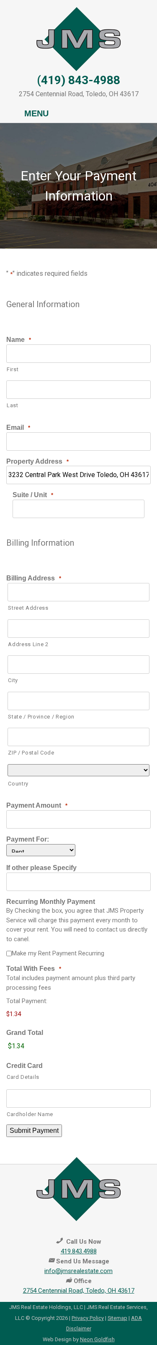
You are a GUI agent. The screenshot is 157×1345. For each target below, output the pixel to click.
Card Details (23, 1077)
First (12, 369)
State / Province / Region (41, 717)
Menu (36, 113)
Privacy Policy (88, 1318)
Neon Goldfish (97, 1339)
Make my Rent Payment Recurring (58, 953)
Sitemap (117, 1318)
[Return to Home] (78, 39)
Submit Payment (34, 1130)
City (13, 680)
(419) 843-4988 (78, 80)
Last (12, 405)
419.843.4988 (79, 1251)
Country (18, 783)
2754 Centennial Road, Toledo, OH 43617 (78, 1290)
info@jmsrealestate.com (78, 1271)
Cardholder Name (30, 1114)
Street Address (28, 608)
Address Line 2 (28, 644)
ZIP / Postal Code (31, 753)
